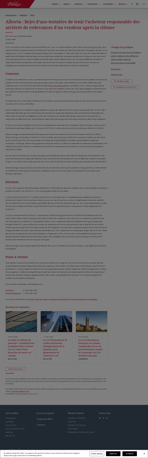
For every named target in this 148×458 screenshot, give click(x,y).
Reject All (113, 454)
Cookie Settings (97, 454)
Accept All (129, 454)
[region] (74, 454)
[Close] (144, 453)
